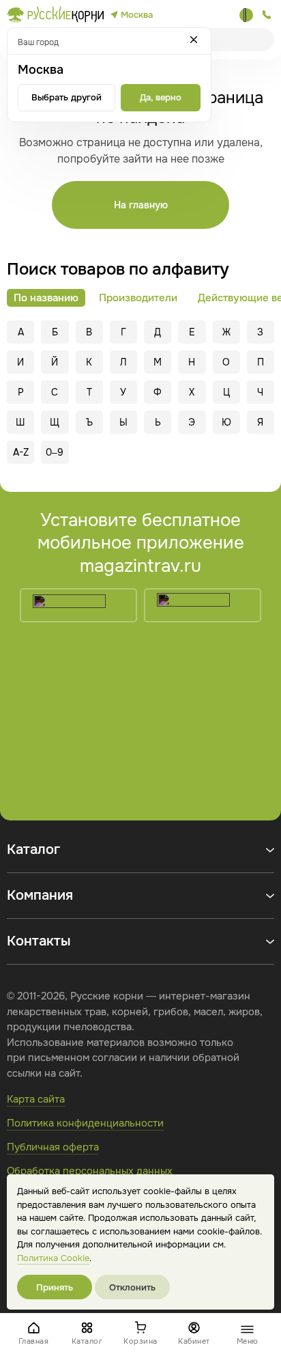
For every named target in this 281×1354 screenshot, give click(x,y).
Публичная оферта (53, 1147)
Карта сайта (36, 1099)
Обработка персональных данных (90, 1171)
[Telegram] (246, 15)
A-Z (21, 452)
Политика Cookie (53, 1258)
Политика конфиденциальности (85, 1123)
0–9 (54, 452)
